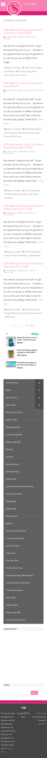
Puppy (23, 71)
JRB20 (17, 71)
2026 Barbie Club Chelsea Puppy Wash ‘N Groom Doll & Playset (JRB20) (23, 31)
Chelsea (38, 67)
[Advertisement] (23, 656)
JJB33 (30, 194)
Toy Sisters (30, 4)
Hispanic (38, 313)
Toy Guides (17, 67)
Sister (13, 75)
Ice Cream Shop (21, 133)
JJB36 (30, 255)
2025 (27, 190)
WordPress (42, 724)
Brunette (20, 313)
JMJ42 (13, 136)
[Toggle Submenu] (39, 382)
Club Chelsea (9, 71)
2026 (27, 67)
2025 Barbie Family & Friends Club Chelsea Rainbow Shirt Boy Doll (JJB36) (23, 207)
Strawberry (8, 198)
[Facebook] (22, 707)
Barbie (9, 67)
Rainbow (37, 255)
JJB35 (7, 317)
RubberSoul (40, 713)
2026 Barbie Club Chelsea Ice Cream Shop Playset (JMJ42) (23, 84)
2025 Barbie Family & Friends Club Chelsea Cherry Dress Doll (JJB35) (23, 265)
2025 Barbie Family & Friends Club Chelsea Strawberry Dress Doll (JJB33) (23, 146)
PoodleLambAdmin (11, 37)
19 (26, 325)
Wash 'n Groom (21, 75)
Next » (32, 325)
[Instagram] (24, 707)
